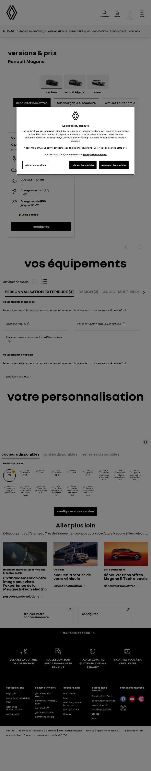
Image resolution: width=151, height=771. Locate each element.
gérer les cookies (35, 165)
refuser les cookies (83, 165)
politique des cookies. (95, 154)
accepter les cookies (113, 165)
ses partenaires (44, 131)
